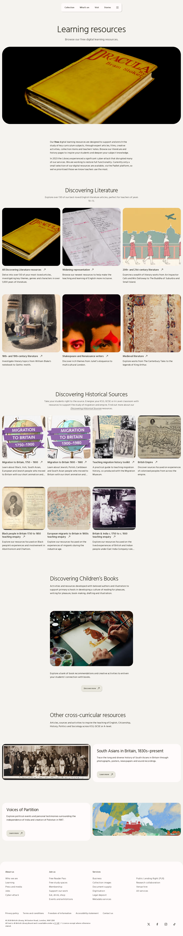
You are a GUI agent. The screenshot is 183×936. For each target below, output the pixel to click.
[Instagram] (166, 924)
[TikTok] (174, 924)
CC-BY (57, 923)
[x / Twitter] (148, 924)
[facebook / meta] (157, 924)
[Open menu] (117, 7)
